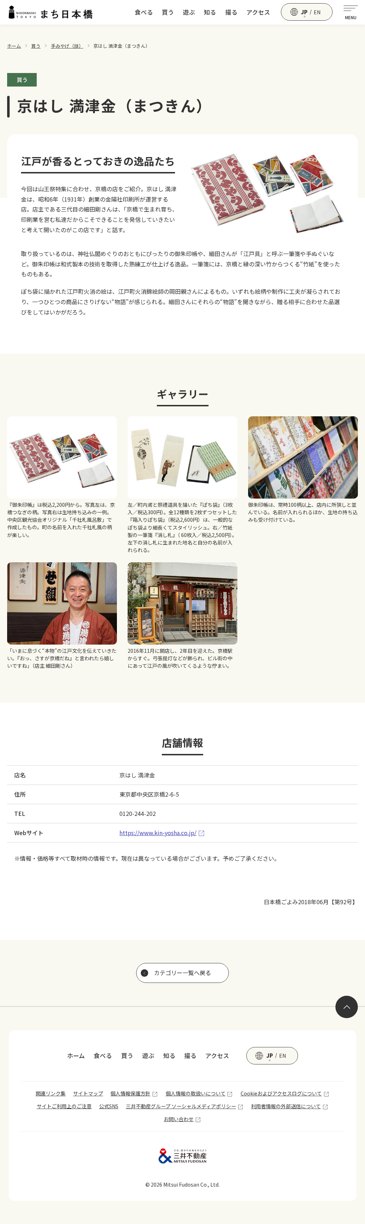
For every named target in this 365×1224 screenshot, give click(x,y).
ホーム (14, 45)
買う (168, 12)
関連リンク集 (51, 1093)
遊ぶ (189, 12)
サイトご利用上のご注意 (64, 1106)
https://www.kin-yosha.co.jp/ (157, 832)
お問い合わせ (179, 1119)
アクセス (258, 12)
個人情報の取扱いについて (196, 1093)
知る (210, 12)
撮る (231, 12)
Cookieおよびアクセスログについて (281, 1093)
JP (304, 12)
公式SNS (108, 1106)
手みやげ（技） (67, 45)
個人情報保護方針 (130, 1093)
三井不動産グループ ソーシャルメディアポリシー (181, 1106)
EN (317, 12)
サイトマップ (88, 1093)
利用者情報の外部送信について (286, 1106)
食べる (144, 12)
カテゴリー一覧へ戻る (182, 972)
